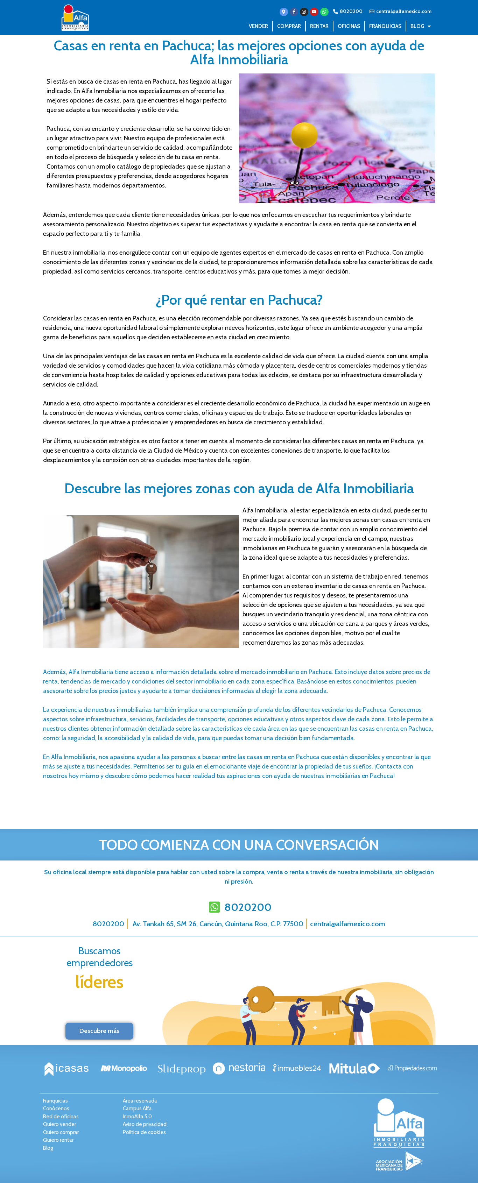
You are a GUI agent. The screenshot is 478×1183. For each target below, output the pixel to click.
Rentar (319, 26)
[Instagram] (304, 12)
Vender (258, 26)
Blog (417, 26)
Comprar (289, 26)
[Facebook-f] (294, 12)
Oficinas (349, 26)
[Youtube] (314, 12)
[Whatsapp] (324, 12)
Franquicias (385, 26)
